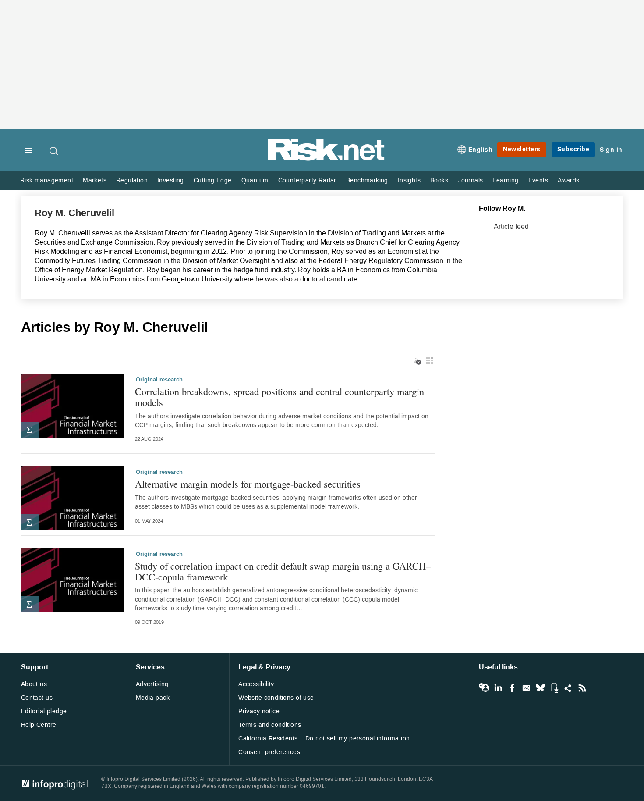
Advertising (152, 684)
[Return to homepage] (326, 159)
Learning (505, 180)
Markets (94, 180)
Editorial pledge (44, 711)
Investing (170, 180)
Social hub (568, 688)
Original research (159, 380)
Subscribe (573, 149)
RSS (582, 688)
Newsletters (522, 149)
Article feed (511, 226)
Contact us (37, 698)
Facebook (512, 688)
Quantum (255, 180)
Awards (568, 180)
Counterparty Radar (307, 180)
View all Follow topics (484, 688)
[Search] (54, 151)
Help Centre (39, 725)
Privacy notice (259, 711)
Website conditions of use (276, 698)
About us (34, 684)
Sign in (611, 149)
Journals (470, 180)
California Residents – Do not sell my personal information (324, 738)
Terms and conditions (269, 725)
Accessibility (256, 684)
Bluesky (540, 688)
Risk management (46, 180)
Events (538, 180)
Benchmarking (367, 180)
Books (439, 180)
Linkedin (498, 688)
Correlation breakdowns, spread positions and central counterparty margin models (279, 396)
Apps (554, 688)
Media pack (153, 698)
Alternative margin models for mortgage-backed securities (248, 483)
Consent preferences (269, 752)
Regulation (132, 180)
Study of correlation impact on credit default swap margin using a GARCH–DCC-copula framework (283, 571)
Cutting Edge (213, 180)
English (480, 149)
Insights (409, 180)
